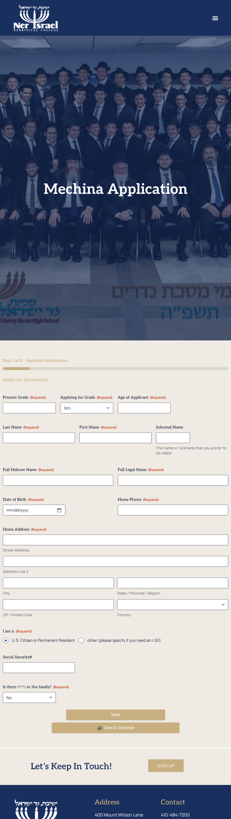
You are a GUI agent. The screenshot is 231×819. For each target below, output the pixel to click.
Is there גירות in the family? (36, 687)
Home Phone (138, 499)
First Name (97, 427)
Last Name (21, 427)
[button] (215, 18)
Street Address (16, 550)
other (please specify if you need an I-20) (124, 640)
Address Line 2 (15, 571)
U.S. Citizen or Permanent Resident (43, 640)
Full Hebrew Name (28, 469)
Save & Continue (119, 727)
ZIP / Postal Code (17, 614)
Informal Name (169, 427)
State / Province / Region (138, 593)
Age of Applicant (142, 397)
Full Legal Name (141, 469)
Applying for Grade (86, 397)
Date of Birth (23, 499)
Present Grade (24, 397)
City (6, 593)
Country (124, 614)
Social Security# (17, 657)
